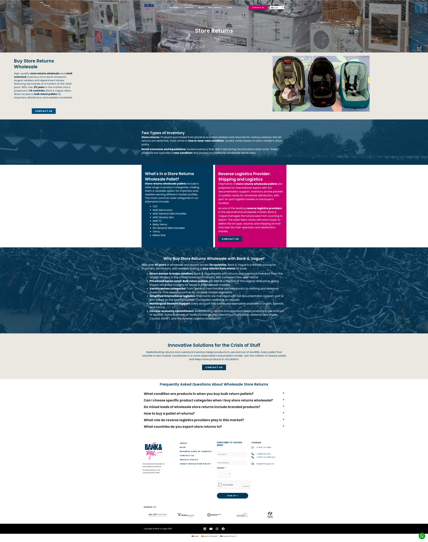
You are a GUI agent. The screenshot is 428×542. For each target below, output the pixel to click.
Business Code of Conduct (196, 451)
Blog (183, 447)
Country (221, 468)
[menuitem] (277, 7)
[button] (214, 394)
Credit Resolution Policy (195, 464)
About (201, 7)
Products (174, 7)
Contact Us (187, 455)
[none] (277, 7)
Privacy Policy (189, 459)
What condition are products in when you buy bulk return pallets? (199, 394)
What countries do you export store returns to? (183, 426)
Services (189, 7)
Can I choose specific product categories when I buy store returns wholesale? (208, 400)
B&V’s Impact (215, 7)
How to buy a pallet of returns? (169, 413)
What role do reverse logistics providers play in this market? (194, 420)
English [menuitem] (275, 7)
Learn (229, 7)
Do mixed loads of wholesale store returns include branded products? (202, 407)
